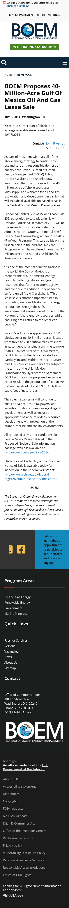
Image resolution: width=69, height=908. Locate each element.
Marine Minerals (15, 614)
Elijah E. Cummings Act (19, 823)
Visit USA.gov (13, 895)
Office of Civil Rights (17, 875)
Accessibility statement (19, 786)
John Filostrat (55, 143)
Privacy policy (12, 845)
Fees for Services (16, 640)
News (8, 657)
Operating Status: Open (36, 47)
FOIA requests (13, 808)
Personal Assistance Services (23, 860)
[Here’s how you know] (34, 4)
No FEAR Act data (15, 816)
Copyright (10, 801)
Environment (13, 608)
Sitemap (10, 668)
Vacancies (11, 651)
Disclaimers (11, 794)
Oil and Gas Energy (17, 597)
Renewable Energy (17, 603)
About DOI (10, 779)
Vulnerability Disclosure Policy (24, 853)
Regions (9, 646)
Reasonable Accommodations (24, 868)
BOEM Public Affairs (18, 712)
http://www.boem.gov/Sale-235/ (26, 452)
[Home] (34, 31)
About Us (10, 662)
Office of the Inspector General (25, 831)
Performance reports (18, 838)
